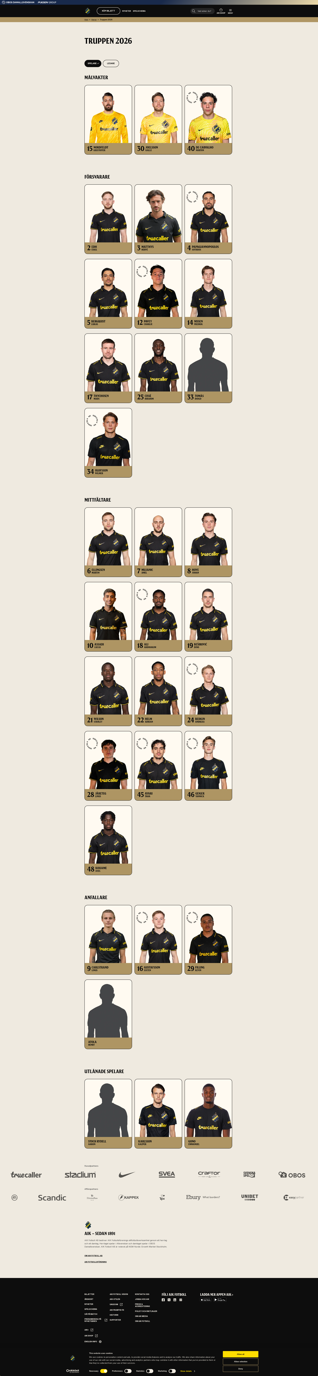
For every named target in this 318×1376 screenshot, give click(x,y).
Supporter (115, 1320)
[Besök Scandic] (120, 1198)
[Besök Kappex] (196, 1198)
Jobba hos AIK (142, 1299)
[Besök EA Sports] (82, 1198)
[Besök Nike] (59, 1175)
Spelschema (139, 11)
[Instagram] (180, 1300)
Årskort (88, 1299)
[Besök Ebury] (270, 1198)
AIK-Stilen (115, 1299)
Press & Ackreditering (142, 1305)
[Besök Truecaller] (276, 1175)
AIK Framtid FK (117, 1310)
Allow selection (240, 1361)
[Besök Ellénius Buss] (159, 1198)
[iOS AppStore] (205, 1300)
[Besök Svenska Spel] (182, 1175)
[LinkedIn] (174, 1300)
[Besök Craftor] (142, 1175)
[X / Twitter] (169, 1300)
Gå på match (90, 1314)
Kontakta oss (142, 1294)
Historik (114, 1315)
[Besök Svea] (99, 1175)
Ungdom (114, 1304)
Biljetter (89, 1294)
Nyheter (126, 11)
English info (90, 1341)
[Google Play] (220, 1300)
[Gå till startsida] (87, 11)
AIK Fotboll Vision (119, 1294)
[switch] (128, 1371)
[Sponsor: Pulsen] (47, 3)
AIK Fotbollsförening (95, 1262)
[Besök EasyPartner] (43, 1198)
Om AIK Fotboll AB (93, 1256)
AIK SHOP (221, 13)
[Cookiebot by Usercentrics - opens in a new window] (73, 1371)
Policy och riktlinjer (146, 1311)
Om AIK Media (141, 1316)
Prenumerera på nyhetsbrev (92, 1320)
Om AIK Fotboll (142, 1321)
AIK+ (86, 1330)
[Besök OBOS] (224, 1175)
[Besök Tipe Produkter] (229, 1198)
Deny (240, 1369)
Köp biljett (108, 11)
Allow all (240, 1354)
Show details (186, 1371)
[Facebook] (163, 1300)
